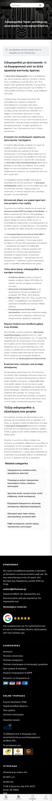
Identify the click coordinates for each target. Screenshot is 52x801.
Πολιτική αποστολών (13, 656)
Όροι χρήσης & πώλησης (15, 668)
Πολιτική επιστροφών (13, 714)
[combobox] (24, 5)
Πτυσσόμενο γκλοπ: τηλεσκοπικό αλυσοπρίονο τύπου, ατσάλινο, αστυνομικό (23, 483)
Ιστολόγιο (7, 651)
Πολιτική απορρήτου (13, 660)
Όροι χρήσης (9, 710)
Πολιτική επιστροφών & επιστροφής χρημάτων (25, 664)
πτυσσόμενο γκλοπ (15, 180)
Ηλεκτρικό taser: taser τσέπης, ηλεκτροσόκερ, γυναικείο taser (21, 515)
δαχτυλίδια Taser (38, 381)
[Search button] (40, 5)
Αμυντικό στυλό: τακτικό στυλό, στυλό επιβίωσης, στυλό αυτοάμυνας (24, 494)
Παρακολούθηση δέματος (15, 706)
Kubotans (27, 387)
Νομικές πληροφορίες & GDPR (17, 673)
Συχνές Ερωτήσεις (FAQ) (15, 702)
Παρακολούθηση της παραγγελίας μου (21, 594)
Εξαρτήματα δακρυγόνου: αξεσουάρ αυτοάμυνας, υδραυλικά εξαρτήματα (24, 504)
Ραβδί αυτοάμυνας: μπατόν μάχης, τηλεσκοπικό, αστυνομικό (23, 525)
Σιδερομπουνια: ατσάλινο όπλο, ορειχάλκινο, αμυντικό (22, 471)
